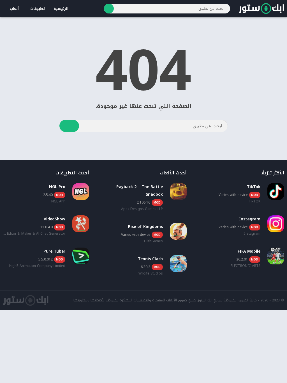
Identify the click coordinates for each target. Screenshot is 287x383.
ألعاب (14, 8)
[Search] (109, 8)
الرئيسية (61, 8)
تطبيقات (37, 8)
